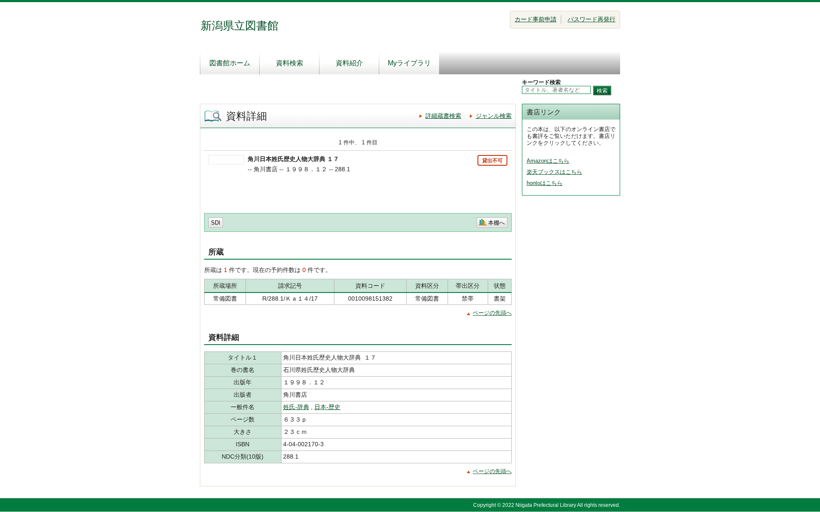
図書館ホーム (229, 63)
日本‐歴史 (327, 407)
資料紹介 (349, 63)
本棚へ (496, 222)
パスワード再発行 (591, 19)
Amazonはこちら (548, 161)
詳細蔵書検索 (443, 115)
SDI (215, 222)
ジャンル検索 (494, 115)
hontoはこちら (544, 183)
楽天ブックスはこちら (554, 172)
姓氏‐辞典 (296, 407)
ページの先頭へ (492, 313)
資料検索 (289, 63)
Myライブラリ (409, 63)
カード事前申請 (535, 19)
